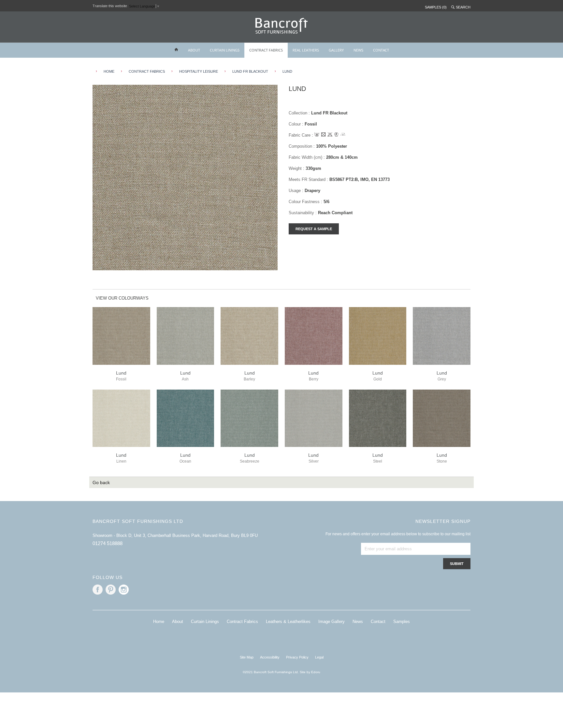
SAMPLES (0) (436, 7)
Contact (378, 621)
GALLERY (336, 50)
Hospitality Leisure (198, 71)
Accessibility (270, 657)
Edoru (315, 672)
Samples (401, 621)
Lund (287, 71)
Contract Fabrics (147, 71)
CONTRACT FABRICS (266, 50)
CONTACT (381, 50)
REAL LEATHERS (306, 50)
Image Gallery (331, 621)
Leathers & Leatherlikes (288, 621)
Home (158, 621)
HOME (109, 71)
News (358, 621)
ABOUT (194, 50)
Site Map (246, 657)
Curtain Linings (205, 621)
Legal (319, 657)
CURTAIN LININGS (224, 50)
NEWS (358, 50)
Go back (101, 482)
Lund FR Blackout (250, 71)
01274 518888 (108, 543)
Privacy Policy (297, 657)
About (177, 621)
